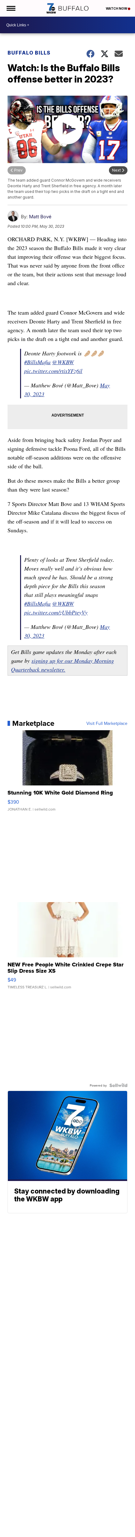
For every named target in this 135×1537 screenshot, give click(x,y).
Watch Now (117, 8)
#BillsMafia (37, 362)
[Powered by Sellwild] (118, 1085)
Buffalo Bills (29, 53)
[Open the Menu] (10, 8)
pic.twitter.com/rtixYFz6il (53, 371)
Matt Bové (40, 217)
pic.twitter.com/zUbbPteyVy (56, 612)
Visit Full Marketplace (106, 723)
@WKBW (63, 362)
